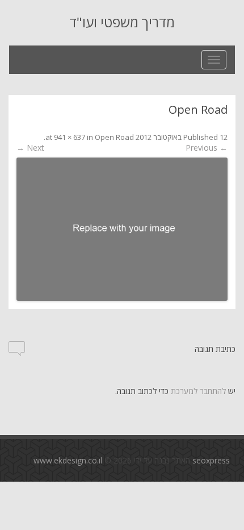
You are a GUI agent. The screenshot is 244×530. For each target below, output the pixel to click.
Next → (30, 147)
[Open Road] (122, 229)
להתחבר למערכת (198, 391)
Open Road (114, 137)
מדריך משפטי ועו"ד (122, 22)
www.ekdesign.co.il (67, 460)
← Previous (207, 147)
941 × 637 (69, 137)
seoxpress (211, 460)
